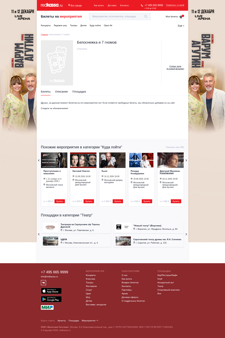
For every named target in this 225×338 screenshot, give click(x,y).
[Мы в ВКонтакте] (43, 282)
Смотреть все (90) (175, 147)
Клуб (160, 279)
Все (159, 293)
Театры (89, 282)
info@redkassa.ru (49, 276)
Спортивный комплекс (169, 290)
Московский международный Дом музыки (82, 182)
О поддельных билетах (133, 301)
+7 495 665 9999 (154, 5)
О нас (125, 275)
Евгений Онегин (81, 171)
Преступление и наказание (52, 172)
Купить (59, 201)
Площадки (74, 320)
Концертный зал (166, 282)
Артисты (62, 320)
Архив (125, 293)
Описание (61, 91)
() (175, 67)
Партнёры (127, 290)
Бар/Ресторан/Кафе (167, 275)
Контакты (124, 5)
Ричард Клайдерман (137, 172)
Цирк (88, 293)
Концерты (91, 275)
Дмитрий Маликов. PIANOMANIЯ (170, 172)
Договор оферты (130, 297)
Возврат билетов (130, 282)
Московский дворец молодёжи (113, 181)
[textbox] (119, 16)
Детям (89, 301)
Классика (90, 279)
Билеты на (61, 16)
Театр (160, 286)
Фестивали (91, 286)
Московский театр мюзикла (54, 186)
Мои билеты (172, 16)
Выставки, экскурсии (96, 304)
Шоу (88, 297)
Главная (44, 34)
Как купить (99, 5)
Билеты (46, 91)
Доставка (112, 5)
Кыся (104, 171)
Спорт (89, 290)
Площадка (79, 91)
